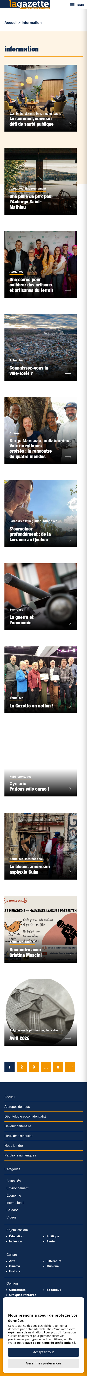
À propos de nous (17, 1106)
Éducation (16, 1236)
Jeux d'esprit (54, 1030)
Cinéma (14, 1266)
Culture (15, 433)
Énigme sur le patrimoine (27, 1030)
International (34, 859)
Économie (16, 609)
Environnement (35, 188)
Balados (12, 1210)
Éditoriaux (54, 1289)
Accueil (10, 23)
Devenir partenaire (17, 1126)
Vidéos (11, 1217)
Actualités (16, 188)
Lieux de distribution (18, 1136)
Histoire (14, 1271)
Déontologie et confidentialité (25, 1116)
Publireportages (21, 776)
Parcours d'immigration (25, 521)
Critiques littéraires (22, 1295)
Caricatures (17, 1289)
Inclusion (15, 1241)
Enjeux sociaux (17, 1230)
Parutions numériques (20, 1155)
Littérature (54, 1261)
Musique (53, 1266)
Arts (12, 1261)
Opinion (12, 1283)
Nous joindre (13, 1145)
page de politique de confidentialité (50, 1343)
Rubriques (50, 521)
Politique (53, 1236)
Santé (51, 1241)
